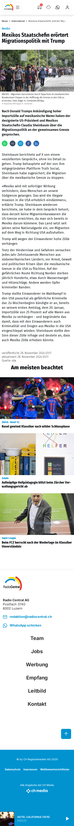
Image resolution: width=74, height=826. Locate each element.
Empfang (37, 678)
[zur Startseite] (8, 7)
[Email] (20, 143)
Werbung (37, 664)
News (5, 21)
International (18, 21)
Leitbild (37, 691)
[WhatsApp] (5, 143)
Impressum (30, 769)
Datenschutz (12, 769)
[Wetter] (48, 7)
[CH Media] (37, 790)
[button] (57, 7)
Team (37, 638)
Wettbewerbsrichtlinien (54, 769)
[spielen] (67, 818)
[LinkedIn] (36, 143)
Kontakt (37, 704)
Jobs (37, 651)
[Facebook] (28, 143)
